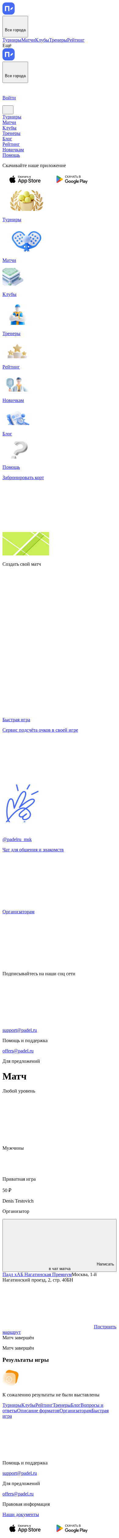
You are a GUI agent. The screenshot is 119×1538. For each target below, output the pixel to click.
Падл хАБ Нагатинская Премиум (37, 1274)
